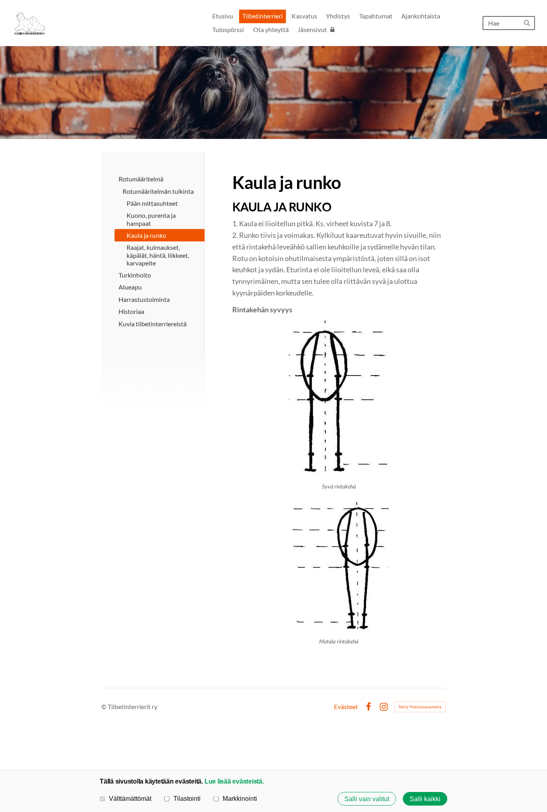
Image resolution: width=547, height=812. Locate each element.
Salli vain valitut (366, 798)
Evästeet (346, 706)
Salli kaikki (425, 798)
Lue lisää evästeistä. (234, 781)
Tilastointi (187, 798)
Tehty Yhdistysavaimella (419, 706)
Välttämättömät (130, 798)
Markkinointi (240, 798)
